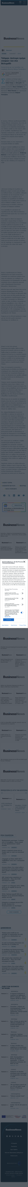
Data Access (14, 625)
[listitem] (14, 590)
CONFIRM (8, 619)
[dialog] (14, 593)
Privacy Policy (22, 625)
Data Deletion (5, 625)
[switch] (22, 593)
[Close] (24, 561)
